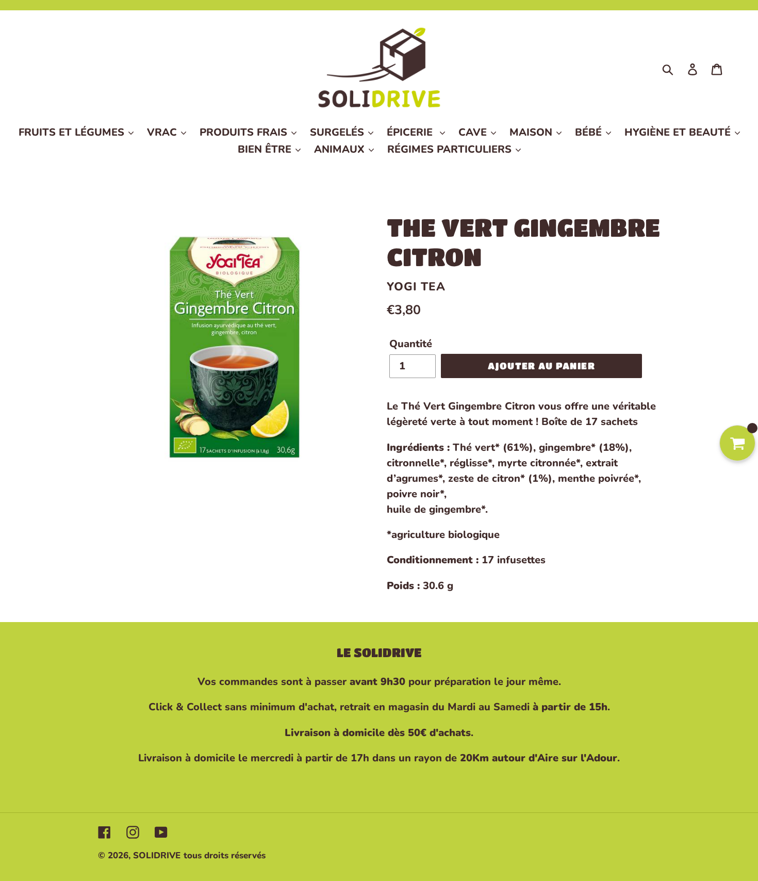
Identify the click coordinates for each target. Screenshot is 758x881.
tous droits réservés (225, 855)
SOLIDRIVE (156, 855)
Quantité (410, 344)
